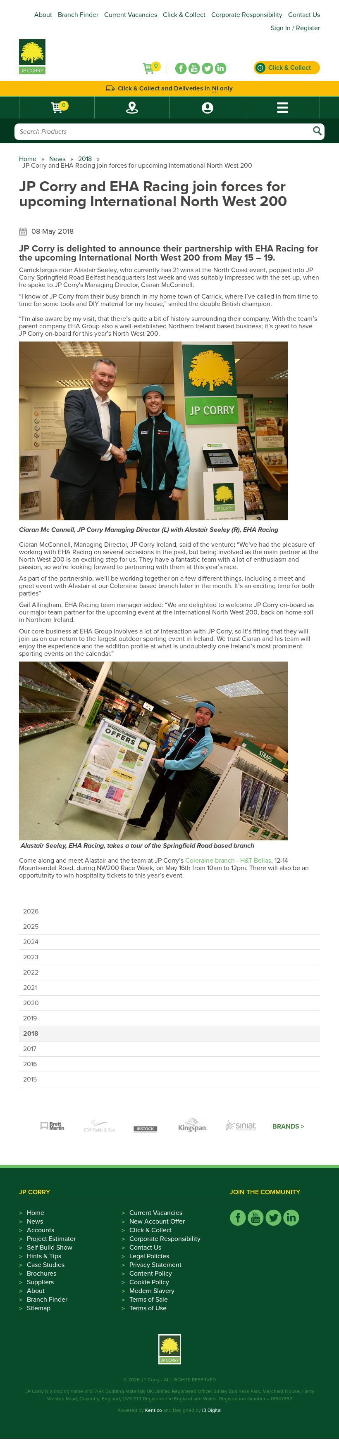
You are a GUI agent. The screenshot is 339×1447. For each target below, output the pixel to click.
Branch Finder (78, 15)
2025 (30, 927)
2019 (30, 1018)
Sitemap (38, 1308)
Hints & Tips (44, 1256)
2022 (30, 972)
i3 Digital (212, 1410)
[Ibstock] (146, 1126)
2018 (85, 159)
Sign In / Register (295, 28)
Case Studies (45, 1265)
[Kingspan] (194, 1126)
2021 (30, 988)
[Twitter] (207, 68)
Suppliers (40, 1282)
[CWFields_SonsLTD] (99, 1126)
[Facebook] (181, 68)
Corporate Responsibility (246, 15)
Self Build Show (49, 1247)
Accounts (40, 1230)
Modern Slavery (151, 1291)
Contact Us (304, 15)
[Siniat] (241, 1126)
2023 (30, 957)
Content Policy (150, 1273)
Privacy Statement (155, 1265)
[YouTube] (194, 68)
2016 (30, 1064)
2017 (29, 1049)
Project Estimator (51, 1239)
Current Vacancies (130, 15)
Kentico (153, 1410)
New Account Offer (157, 1221)
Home (27, 159)
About (43, 15)
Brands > (288, 1126)
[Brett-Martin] (52, 1126)
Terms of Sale (148, 1299)
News (57, 159)
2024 (30, 942)
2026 (30, 911)
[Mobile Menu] (282, 108)
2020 (31, 1003)
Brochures (41, 1273)
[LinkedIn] (221, 68)
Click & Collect (184, 15)
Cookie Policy (149, 1282)
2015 (30, 1079)
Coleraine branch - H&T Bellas (228, 860)
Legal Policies (149, 1256)
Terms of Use (148, 1308)
